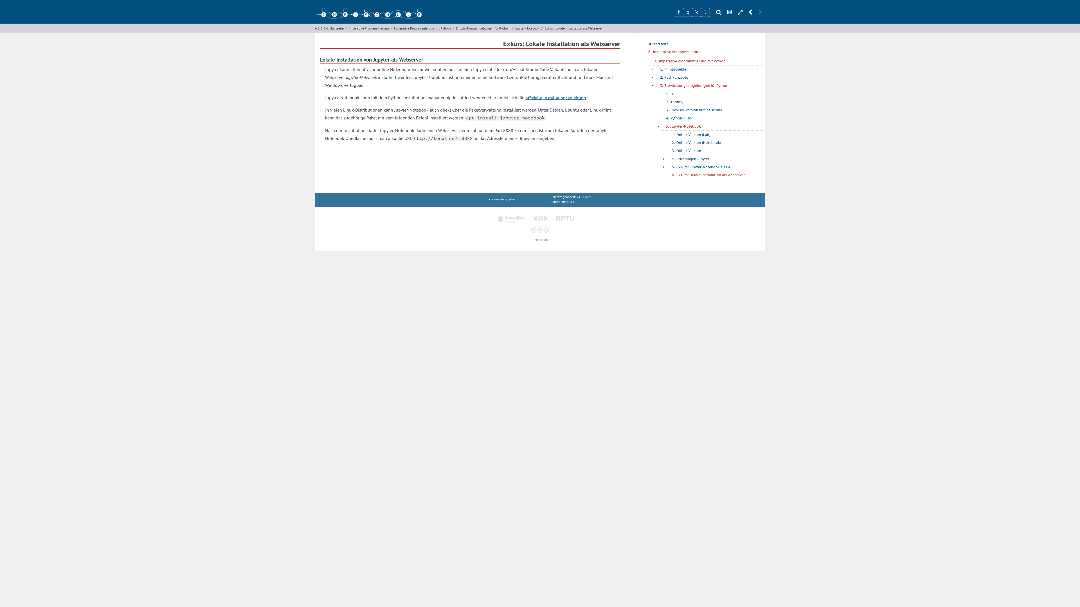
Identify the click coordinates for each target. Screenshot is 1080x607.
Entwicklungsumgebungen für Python (483, 28)
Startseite (337, 28)
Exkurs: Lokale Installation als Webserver (573, 28)
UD (572, 202)
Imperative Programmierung (369, 28)
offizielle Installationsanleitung (555, 97)
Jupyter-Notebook (527, 28)
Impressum (540, 240)
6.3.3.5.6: (322, 28)
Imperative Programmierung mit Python (422, 28)
